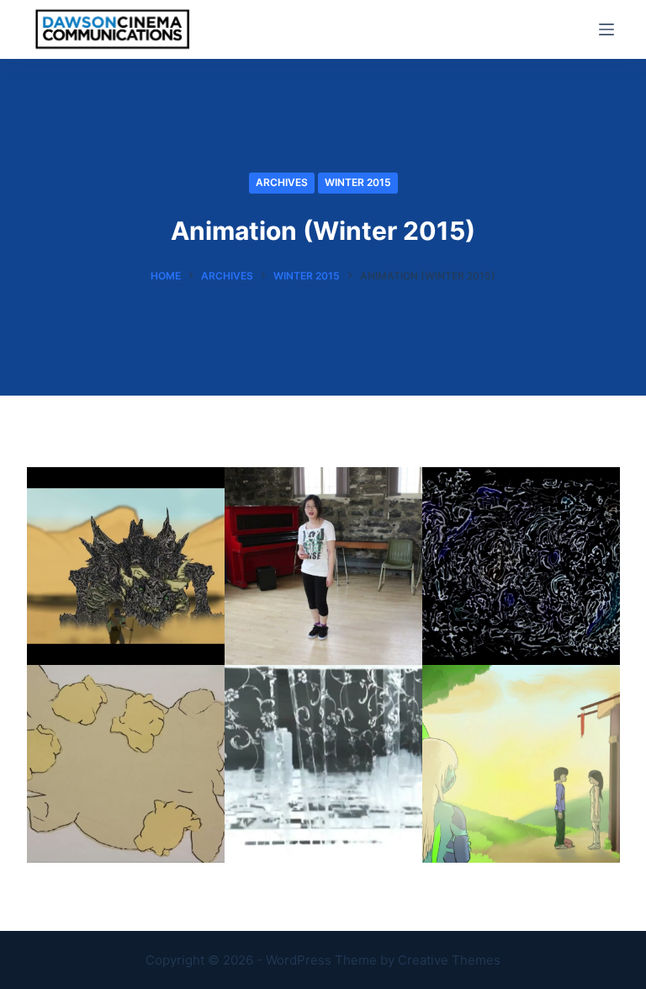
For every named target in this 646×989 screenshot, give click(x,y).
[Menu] (606, 29)
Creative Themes (449, 960)
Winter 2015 (358, 182)
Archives (282, 182)
